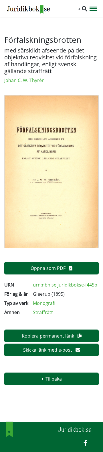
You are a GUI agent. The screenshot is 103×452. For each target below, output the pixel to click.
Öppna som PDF (49, 268)
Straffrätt (43, 312)
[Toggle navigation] (93, 9)
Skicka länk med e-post (48, 350)
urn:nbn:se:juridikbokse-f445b (65, 285)
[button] (82, 8)
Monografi (44, 303)
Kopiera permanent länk (48, 336)
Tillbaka (53, 379)
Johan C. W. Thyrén (24, 80)
